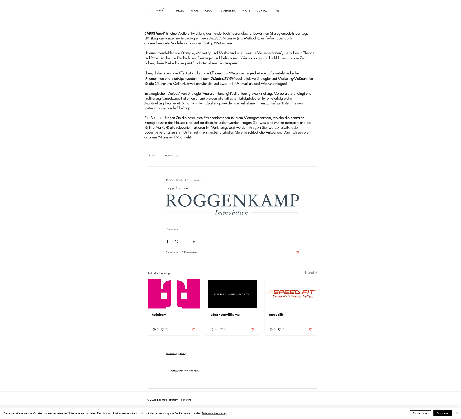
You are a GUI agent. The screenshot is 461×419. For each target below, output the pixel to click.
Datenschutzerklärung (214, 413)
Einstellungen (420, 413)
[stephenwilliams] (232, 293)
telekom (159, 314)
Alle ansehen (310, 272)
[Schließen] (457, 413)
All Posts (153, 155)
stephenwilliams (225, 314)
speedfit (276, 314)
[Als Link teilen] (194, 241)
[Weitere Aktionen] (297, 179)
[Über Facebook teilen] (167, 241)
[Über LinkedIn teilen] (185, 241)
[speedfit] (291, 293)
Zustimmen (443, 413)
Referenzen (171, 155)
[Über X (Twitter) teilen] (176, 241)
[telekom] (174, 293)
